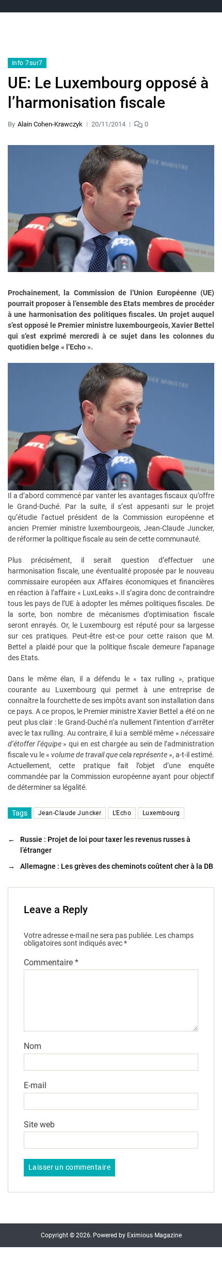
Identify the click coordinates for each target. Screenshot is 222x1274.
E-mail (35, 1085)
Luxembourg (161, 813)
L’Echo (122, 813)
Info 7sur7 (27, 63)
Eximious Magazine (154, 1235)
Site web (39, 1124)
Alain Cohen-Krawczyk (50, 124)
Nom (32, 1046)
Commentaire (51, 962)
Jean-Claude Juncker (69, 813)
